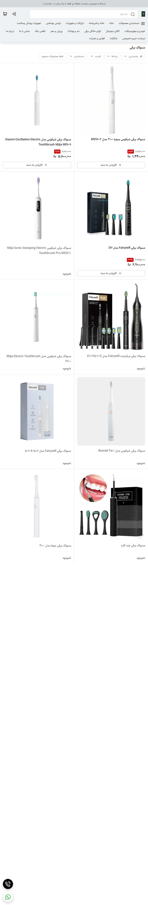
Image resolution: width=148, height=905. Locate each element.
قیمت (98, 56)
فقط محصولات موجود (52, 56)
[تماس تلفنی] (8, 884)
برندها (115, 56)
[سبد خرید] (5, 14)
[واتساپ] (8, 897)
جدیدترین (133, 56)
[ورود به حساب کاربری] (15, 14)
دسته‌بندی (79, 56)
